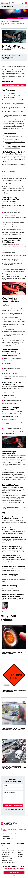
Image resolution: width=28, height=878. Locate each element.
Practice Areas (5, 846)
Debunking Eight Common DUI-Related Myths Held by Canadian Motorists (14, 728)
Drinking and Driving (14, 21)
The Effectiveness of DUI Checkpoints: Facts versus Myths (14, 691)
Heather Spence (7, 345)
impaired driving (12, 489)
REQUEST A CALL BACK (14, 872)
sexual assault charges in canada (14, 85)
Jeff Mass (5, 193)
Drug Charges (5, 854)
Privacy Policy (6, 836)
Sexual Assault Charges (8, 850)
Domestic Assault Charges (8, 862)
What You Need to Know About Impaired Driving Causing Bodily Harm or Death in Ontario (14, 767)
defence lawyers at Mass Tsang (15, 495)
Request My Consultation (13, 806)
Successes (20, 850)
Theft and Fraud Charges (8, 852)
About (19, 846)
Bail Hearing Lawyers (7, 860)
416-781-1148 (18, 868)
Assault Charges (6, 856)
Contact (20, 856)
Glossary (20, 854)
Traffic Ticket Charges (7, 858)
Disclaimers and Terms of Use (10, 833)
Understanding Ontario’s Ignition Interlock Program (12, 653)
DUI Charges (5, 848)
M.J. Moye (4, 608)
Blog (7, 21)
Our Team (20, 848)
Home (2, 21)
